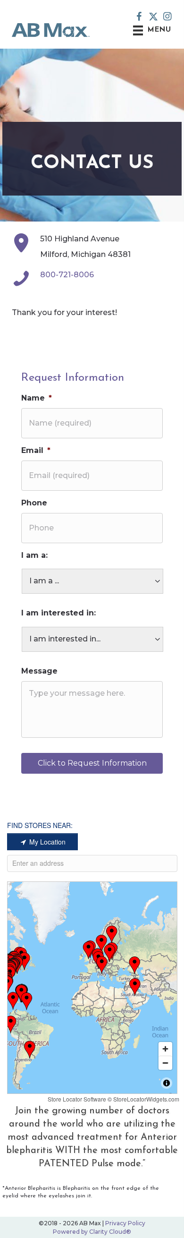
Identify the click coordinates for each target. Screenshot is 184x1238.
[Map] (92, 987)
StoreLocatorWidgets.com (146, 1099)
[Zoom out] (165, 1063)
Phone (34, 502)
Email (35, 450)
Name (36, 397)
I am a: (34, 555)
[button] (139, 16)
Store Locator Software (77, 1099)
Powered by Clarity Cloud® (92, 1231)
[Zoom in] (165, 1049)
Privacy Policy (125, 1223)
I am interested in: (58, 612)
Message (39, 670)
